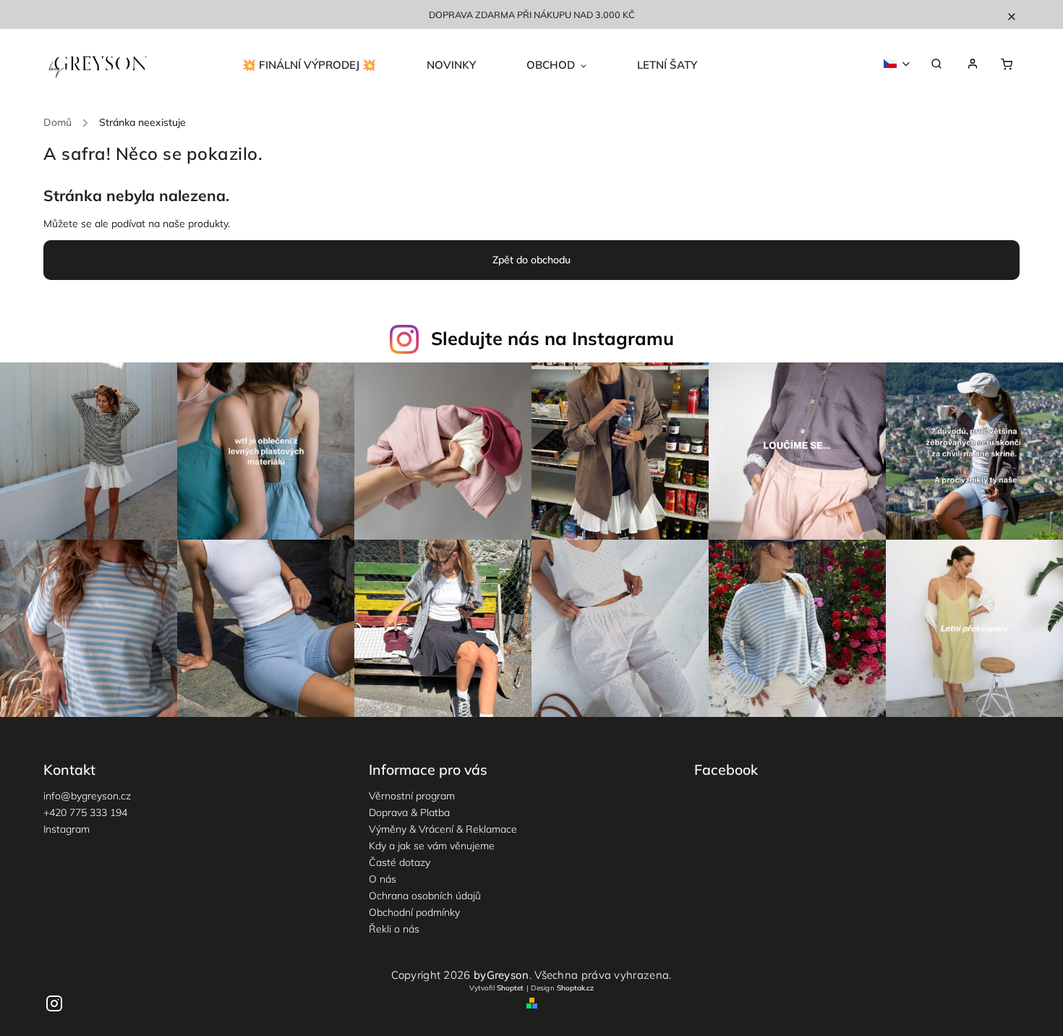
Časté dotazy (399, 862)
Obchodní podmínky (414, 912)
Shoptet (510, 988)
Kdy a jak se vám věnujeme (432, 845)
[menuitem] (321, 65)
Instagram (66, 829)
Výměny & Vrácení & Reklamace (443, 829)
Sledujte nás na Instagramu (552, 338)
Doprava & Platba (409, 812)
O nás (382, 879)
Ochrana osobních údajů (425, 895)
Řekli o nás (394, 928)
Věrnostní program (412, 795)
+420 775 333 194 (85, 812)
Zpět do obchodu (531, 259)
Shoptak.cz (575, 988)
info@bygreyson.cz (87, 795)
